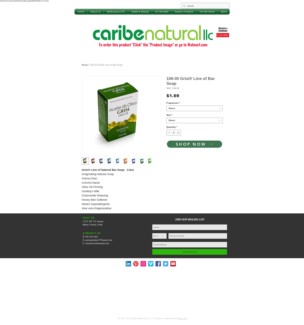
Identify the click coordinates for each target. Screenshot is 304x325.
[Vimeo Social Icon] (150, 263)
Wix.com (182, 318)
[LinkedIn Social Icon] (128, 263)
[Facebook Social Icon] (158, 263)
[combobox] (194, 108)
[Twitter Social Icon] (165, 263)
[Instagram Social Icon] (143, 263)
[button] (95, 11)
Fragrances (173, 103)
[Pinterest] (136, 263)
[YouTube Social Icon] (173, 263)
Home (85, 64)
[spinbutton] (174, 132)
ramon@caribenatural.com (97, 243)
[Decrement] (169, 132)
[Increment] (178, 132)
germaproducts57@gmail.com (98, 239)
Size (169, 115)
